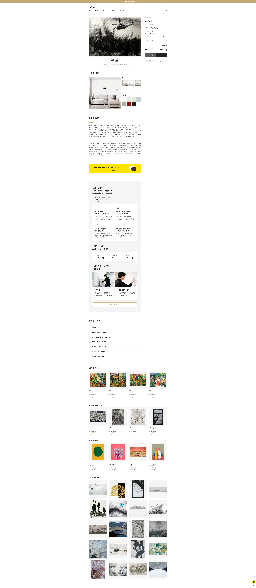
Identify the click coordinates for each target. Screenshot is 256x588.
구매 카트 (150, 55)
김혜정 (151, 25)
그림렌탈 (101, 7)
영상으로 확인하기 (113, 304)
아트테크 (107, 7)
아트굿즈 (113, 7)
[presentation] (123, 90)
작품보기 (90, 10)
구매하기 (162, 55)
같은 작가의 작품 (93, 368)
